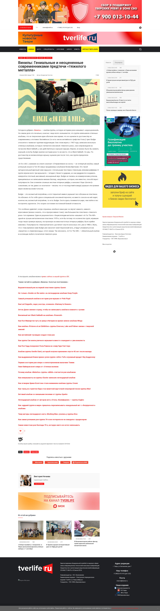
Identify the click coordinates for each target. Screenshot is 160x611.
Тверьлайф (34, 452)
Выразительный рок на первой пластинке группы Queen (42, 288)
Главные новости (31, 58)
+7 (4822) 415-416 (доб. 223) (65, 27)
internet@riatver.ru (122, 581)
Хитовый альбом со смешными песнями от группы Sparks (42, 394)
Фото (39, 49)
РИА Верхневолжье (123, 595)
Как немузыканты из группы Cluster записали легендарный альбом (46, 378)
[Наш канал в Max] (140, 27)
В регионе (60, 49)
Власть (77, 49)
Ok (140, 608)
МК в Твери (124, 592)
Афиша (31, 49)
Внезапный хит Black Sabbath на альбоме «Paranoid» (40, 315)
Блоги (69, 49)
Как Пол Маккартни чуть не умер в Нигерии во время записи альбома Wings (50, 321)
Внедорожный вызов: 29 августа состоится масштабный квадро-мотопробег (118, 101)
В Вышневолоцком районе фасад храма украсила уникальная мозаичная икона (85, 543)
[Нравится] (20, 431)
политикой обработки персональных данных (125, 608)
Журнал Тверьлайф (90, 49)
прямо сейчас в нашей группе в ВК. (55, 277)
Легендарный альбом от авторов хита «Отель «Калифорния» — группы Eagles (51, 400)
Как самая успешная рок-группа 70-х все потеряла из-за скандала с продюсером (52, 420)
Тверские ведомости (123, 588)
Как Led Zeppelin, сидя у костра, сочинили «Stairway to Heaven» (44, 304)
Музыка (41, 58)
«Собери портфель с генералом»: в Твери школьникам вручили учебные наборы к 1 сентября (30, 547)
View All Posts (39, 484)
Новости (22, 49)
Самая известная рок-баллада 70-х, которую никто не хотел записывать (49, 425)
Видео (21, 58)
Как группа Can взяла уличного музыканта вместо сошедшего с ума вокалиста (51, 340)
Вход (78, 27)
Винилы (37, 130)
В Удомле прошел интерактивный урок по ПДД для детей (120, 81)
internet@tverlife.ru (47, 27)
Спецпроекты (49, 49)
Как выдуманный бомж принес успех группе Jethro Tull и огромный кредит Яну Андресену (56, 357)
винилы (26, 452)
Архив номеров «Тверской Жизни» (113, 216)
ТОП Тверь (123, 590)
